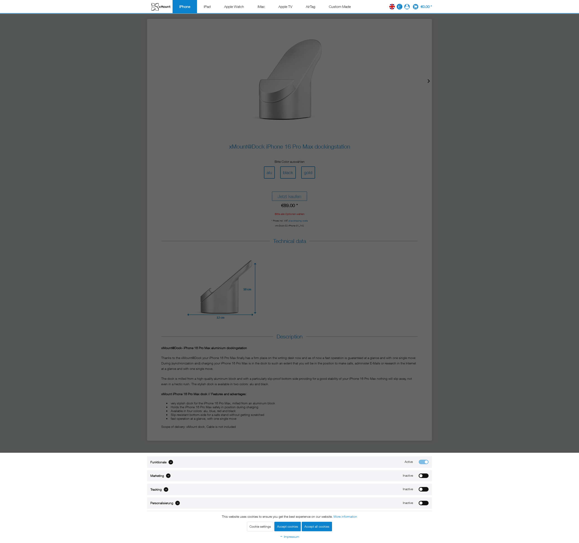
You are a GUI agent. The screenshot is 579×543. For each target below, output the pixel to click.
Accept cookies (287, 526)
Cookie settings (260, 526)
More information (345, 516)
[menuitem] (185, 6)
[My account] (407, 6)
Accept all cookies (316, 526)
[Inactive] (424, 475)
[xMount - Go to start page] (161, 6)
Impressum (291, 536)
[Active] (424, 462)
